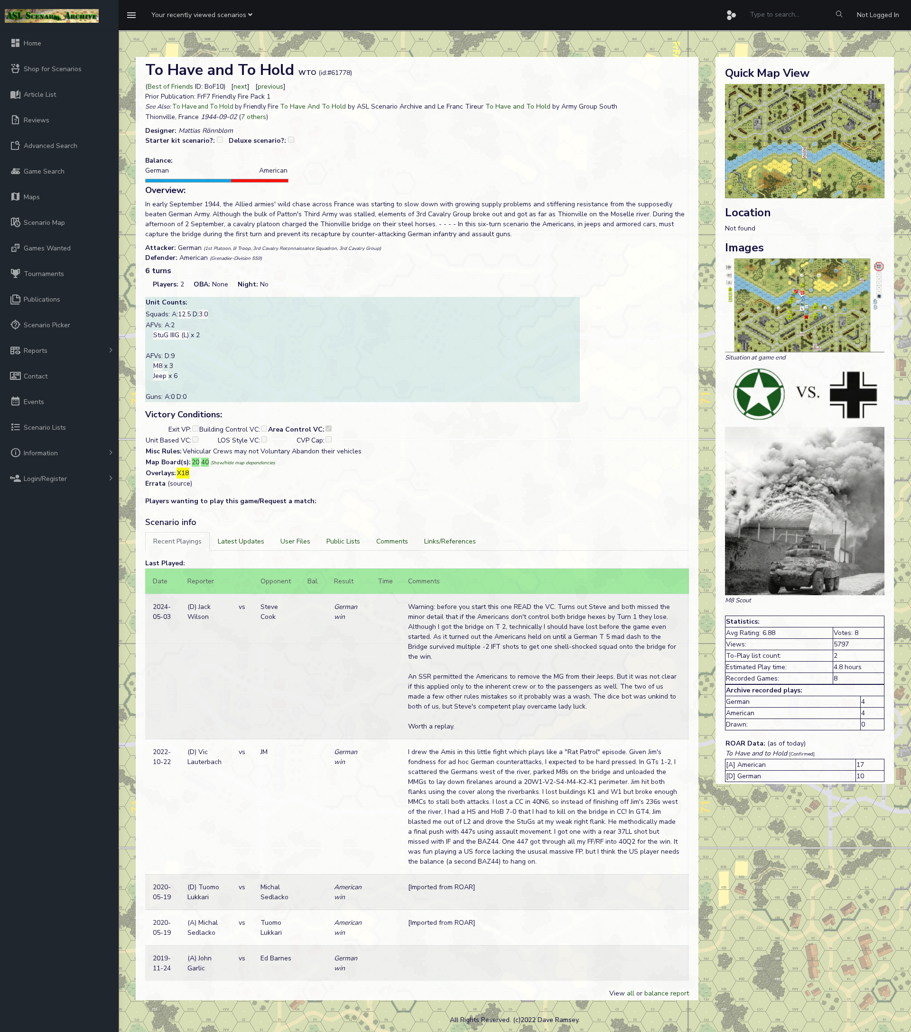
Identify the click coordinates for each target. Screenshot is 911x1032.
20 (195, 462)
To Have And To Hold (313, 106)
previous (270, 86)
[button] (202, 15)
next (240, 86)
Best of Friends (170, 86)
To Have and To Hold (202, 106)
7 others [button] (253, 116)
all (630, 993)
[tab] (177, 541)
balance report (666, 993)
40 (205, 462)
